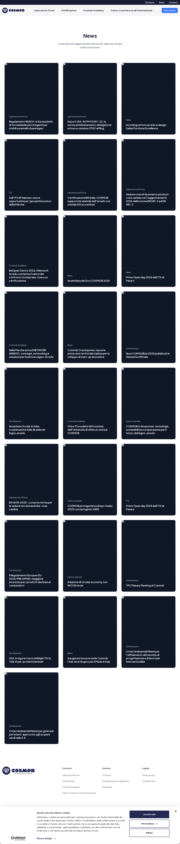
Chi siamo (150, 2)
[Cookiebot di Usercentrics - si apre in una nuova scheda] (18, 838)
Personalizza (147, 823)
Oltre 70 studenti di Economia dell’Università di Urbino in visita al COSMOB (87, 430)
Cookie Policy (148, 781)
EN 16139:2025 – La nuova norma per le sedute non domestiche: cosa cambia (30, 506)
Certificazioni (68, 10)
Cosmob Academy (93, 10)
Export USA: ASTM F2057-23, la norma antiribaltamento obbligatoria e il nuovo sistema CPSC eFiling (89, 125)
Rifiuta (149, 833)
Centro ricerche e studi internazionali (131, 10)
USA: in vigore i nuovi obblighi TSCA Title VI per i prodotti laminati (30, 660)
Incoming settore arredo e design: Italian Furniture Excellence (146, 126)
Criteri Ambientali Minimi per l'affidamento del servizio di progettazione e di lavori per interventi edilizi (143, 656)
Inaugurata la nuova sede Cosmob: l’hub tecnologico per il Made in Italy (89, 660)
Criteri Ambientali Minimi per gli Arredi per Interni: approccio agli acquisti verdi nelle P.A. (31, 734)
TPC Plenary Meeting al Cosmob (145, 585)
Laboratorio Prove (44, 10)
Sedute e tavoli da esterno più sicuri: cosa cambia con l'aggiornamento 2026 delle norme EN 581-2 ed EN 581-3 (147, 199)
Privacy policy (148, 775)
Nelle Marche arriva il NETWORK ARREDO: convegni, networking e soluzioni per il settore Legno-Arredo (31, 353)
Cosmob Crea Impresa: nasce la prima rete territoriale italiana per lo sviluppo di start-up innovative (89, 353)
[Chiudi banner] (176, 811)
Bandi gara (107, 787)
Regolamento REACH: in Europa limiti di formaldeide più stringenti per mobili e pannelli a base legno (31, 125)
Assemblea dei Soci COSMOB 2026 (89, 280)
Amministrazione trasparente (115, 781)
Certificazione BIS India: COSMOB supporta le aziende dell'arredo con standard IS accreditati (89, 201)
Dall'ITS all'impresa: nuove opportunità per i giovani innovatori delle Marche (30, 201)
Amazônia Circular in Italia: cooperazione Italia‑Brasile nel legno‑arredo (27, 430)
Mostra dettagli (44, 838)
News (161, 2)
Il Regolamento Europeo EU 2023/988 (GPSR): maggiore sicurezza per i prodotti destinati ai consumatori (30, 580)
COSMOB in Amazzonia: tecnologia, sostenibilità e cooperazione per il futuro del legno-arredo (147, 430)
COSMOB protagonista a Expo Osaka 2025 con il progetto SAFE (90, 507)
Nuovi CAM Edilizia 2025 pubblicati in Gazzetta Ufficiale (148, 355)
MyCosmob (170, 10)
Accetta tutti (149, 814)
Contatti (173, 2)
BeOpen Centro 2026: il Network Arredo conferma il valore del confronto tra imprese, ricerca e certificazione (29, 275)
